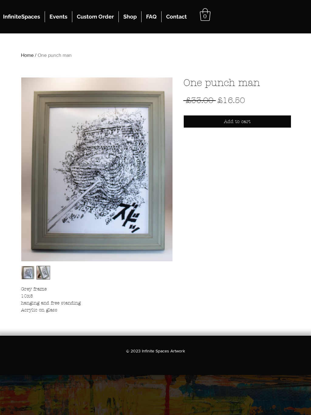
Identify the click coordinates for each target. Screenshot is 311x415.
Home (27, 55)
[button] (205, 14)
